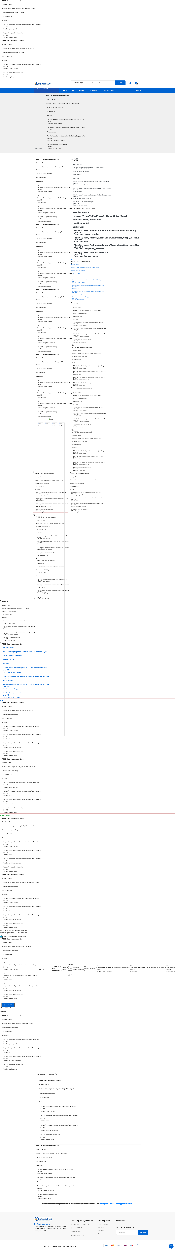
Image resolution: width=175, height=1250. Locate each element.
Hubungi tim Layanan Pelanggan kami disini (116, 1204)
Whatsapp (101, 1227)
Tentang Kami (94, 90)
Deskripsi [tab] (41, 1074)
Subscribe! (143, 1232)
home (36, 149)
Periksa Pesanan (103, 1224)
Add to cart (8, 1005)
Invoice (81, 90)
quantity (41, 969)
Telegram (101, 1231)
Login (139, 90)
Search (120, 83)
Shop (73, 90)
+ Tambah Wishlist (5, 1008)
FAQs (99, 1234)
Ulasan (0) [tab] (52, 1074)
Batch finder (109, 90)
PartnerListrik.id (60, 1246)
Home (65, 90)
